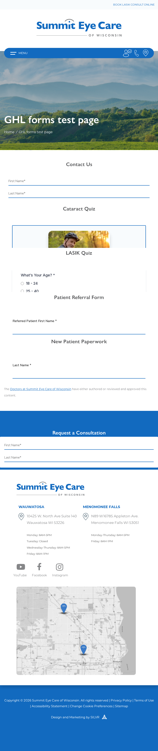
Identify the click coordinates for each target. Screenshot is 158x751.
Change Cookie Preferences (91, 706)
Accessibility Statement (49, 706)
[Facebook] (45, 567)
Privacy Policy (121, 700)
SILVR (95, 717)
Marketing (77, 717)
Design (56, 717)
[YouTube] (25, 567)
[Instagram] (65, 567)
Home (9, 132)
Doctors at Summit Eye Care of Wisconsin (40, 389)
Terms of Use (144, 700)
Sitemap (121, 706)
